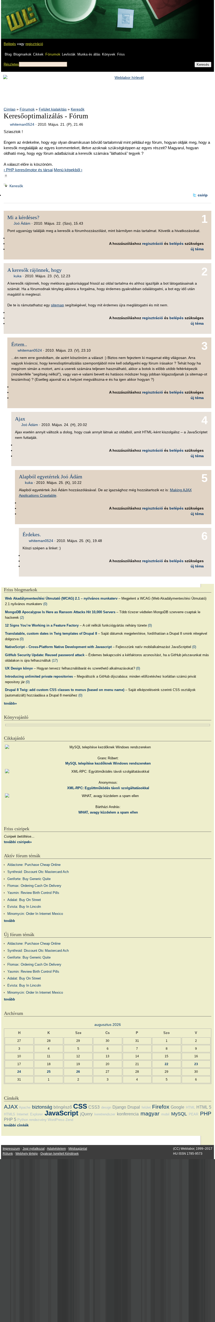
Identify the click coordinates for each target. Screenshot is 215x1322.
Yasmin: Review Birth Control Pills (33, 893)
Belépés (10, 44)
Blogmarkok (22, 54)
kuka (18, 276)
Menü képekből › (68, 170)
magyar (150, 1113)
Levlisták (69, 54)
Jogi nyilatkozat (34, 1148)
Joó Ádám (22, 223)
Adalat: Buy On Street (24, 900)
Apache (24, 1107)
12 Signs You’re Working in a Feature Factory (42, 625)
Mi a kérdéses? (23, 217)
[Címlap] (21, 14)
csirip (203, 195)
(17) (55, 660)
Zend (69, 1120)
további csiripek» (18, 842)
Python (22, 1120)
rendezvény (38, 1120)
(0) (45, 604)
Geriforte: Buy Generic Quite (29, 879)
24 (19, 1071)
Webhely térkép (26, 1153)
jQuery (86, 1114)
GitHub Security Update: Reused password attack (44, 655)
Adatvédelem (56, 1148)
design (106, 1107)
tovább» (10, 703)
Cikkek (38, 54)
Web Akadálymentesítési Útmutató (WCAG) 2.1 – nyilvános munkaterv (61, 598)
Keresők (77, 109)
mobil (165, 1114)
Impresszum (11, 1148)
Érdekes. (32, 534)
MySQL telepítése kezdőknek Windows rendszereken (108, 763)
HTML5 (9, 1114)
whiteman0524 (22, 124)
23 (196, 1064)
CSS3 (94, 1107)
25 (49, 1071)
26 (78, 1071)
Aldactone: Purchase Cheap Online (34, 865)
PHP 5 (10, 1119)
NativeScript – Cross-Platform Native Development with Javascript (58, 647)
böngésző (62, 1107)
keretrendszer (104, 1114)
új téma (197, 249)
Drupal (133, 1107)
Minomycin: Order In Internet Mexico (35, 914)
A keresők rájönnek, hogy (34, 270)
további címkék (16, 1125)
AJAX (11, 1107)
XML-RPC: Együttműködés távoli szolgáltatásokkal (108, 788)
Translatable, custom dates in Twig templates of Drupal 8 (51, 633)
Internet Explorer (30, 1114)
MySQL (179, 1113)
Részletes (11, 64)
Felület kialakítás (53, 109)
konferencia (128, 1114)
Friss (121, 54)
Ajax (20, 419)
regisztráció (34, 44)
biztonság (42, 1107)
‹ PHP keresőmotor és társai (28, 170)
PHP (205, 1113)
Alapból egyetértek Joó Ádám (50, 476)
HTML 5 (203, 1107)
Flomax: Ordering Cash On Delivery (34, 886)
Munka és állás (88, 54)
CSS (80, 1106)
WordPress (56, 1120)
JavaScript (61, 1113)
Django (119, 1107)
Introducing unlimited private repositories (39, 676)
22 (166, 1064)
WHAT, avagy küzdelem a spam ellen (108, 812)
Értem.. (19, 344)
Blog (8, 54)
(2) (22, 617)
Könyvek (108, 54)
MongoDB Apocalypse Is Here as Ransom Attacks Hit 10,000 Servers (60, 612)
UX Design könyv (19, 668)
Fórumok (52, 54)
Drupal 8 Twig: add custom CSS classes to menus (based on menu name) (64, 690)
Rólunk (8, 1153)
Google (177, 1107)
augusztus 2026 (107, 1024)
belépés (176, 243)
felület (146, 1107)
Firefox (160, 1107)
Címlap (9, 109)
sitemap (57, 305)
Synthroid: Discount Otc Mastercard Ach (38, 872)
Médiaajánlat (77, 1148)
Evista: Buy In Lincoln (24, 907)
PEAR (193, 1114)
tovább (9, 921)
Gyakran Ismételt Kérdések (59, 1153)
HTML (190, 1107)
